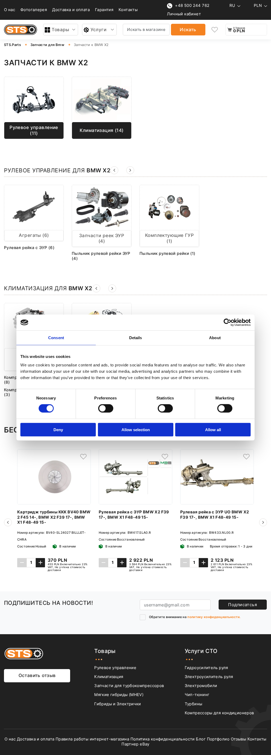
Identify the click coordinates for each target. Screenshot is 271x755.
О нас (9, 9)
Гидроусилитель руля (206, 667)
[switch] (105, 408)
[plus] (40, 562)
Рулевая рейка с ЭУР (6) (29, 247)
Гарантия (104, 9)
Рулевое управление (115, 667)
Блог (200, 739)
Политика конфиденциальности (162, 739)
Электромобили (201, 685)
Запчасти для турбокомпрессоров (129, 685)
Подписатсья (242, 604)
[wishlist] (215, 30)
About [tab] (215, 337)
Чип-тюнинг (197, 694)
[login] (83, 456)
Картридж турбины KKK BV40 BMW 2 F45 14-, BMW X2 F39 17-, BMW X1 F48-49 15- (54, 517)
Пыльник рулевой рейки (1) (167, 253)
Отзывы (238, 739)
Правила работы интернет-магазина (92, 739)
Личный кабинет (184, 14)
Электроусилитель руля (209, 676)
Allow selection (135, 429)
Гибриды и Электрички (117, 704)
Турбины (193, 704)
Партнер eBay (135, 744)
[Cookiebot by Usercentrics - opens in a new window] (227, 322)
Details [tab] (135, 337)
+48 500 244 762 (192, 5)
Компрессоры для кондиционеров (219, 713)
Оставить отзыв (37, 675)
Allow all (213, 429)
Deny (58, 429)
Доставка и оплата (71, 9)
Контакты (128, 9)
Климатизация (108, 676)
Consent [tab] (56, 337)
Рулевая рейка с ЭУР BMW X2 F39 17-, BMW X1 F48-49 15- (134, 514)
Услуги (99, 29)
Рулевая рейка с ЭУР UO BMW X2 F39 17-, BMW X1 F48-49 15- (214, 514)
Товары (60, 29)
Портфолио (218, 739)
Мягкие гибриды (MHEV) (118, 694)
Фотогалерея (33, 9)
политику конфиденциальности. (213, 617)
